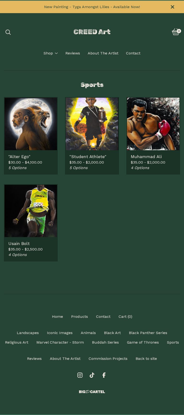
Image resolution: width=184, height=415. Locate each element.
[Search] (8, 31)
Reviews (72, 53)
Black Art (112, 332)
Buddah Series (105, 342)
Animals (88, 332)
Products (79, 316)
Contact (133, 53)
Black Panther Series (148, 332)
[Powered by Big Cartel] (92, 391)
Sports (173, 342)
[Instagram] (80, 375)
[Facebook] (104, 375)
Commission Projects (108, 358)
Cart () (125, 316)
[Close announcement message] (172, 7)
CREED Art (92, 32)
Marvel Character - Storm (60, 342)
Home (57, 316)
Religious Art (16, 342)
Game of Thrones (143, 342)
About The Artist (103, 53)
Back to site (146, 358)
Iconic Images (60, 332)
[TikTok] (92, 375)
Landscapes (28, 332)
